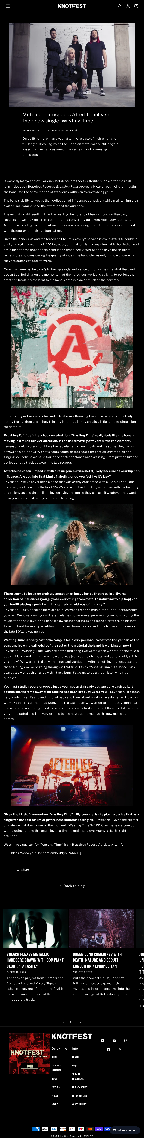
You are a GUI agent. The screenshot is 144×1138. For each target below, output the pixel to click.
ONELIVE (88, 1136)
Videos (55, 1095)
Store (55, 1104)
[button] (8, 6)
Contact (76, 1057)
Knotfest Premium (57, 1068)
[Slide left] (64, 1022)
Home (54, 1057)
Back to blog (74, 886)
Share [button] (25, 869)
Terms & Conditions (78, 1076)
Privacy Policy (80, 1087)
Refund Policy (79, 1095)
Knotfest (65, 1136)
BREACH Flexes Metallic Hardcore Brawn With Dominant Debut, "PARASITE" (35, 960)
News (54, 1078)
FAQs (74, 1065)
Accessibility (79, 1104)
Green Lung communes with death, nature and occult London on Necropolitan (97, 960)
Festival (56, 1087)
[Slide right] (80, 1022)
